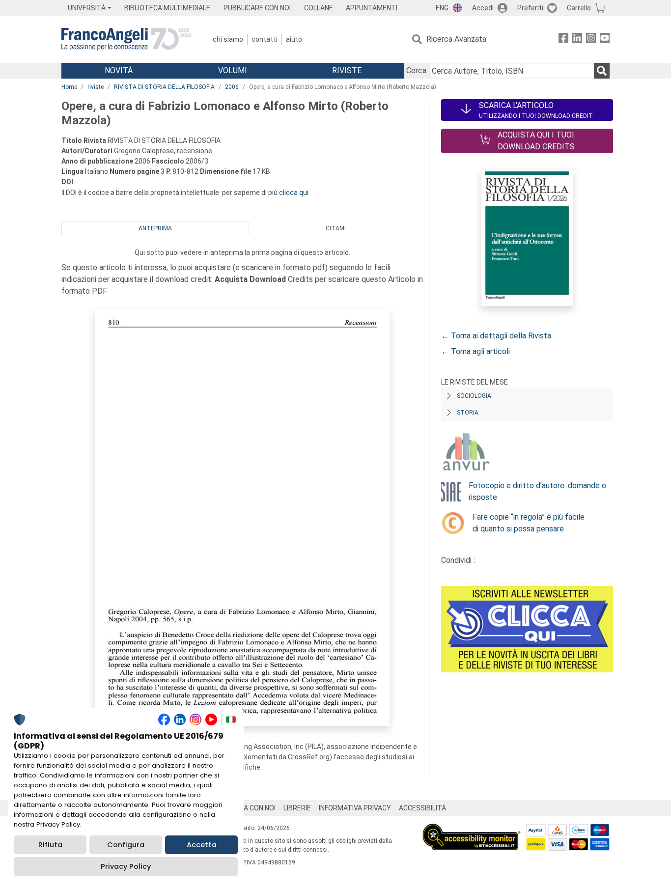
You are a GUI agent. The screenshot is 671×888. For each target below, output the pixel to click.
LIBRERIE (297, 808)
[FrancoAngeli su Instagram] (591, 39)
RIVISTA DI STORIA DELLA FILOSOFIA (164, 86)
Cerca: (417, 70)
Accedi (483, 8)
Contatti (265, 39)
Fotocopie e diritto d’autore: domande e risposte (537, 491)
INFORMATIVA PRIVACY (355, 808)
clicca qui (293, 192)
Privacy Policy (126, 866)
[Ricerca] (602, 71)
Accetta (202, 845)
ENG (442, 8)
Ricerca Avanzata (456, 39)
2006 (232, 86)
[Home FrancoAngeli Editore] (126, 39)
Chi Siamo (228, 39)
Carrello (579, 8)
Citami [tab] (336, 228)
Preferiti (530, 8)
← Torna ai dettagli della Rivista (496, 335)
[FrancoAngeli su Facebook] (563, 39)
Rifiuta (50, 845)
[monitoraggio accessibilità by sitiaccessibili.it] (471, 829)
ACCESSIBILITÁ (422, 808)
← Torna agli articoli (475, 351)
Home (69, 86)
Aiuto (294, 39)
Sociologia (474, 395)
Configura (125, 845)
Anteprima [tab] (155, 228)
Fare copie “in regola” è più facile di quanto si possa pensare (529, 522)
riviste (95, 86)
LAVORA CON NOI (249, 808)
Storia (467, 412)
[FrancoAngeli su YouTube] (605, 39)
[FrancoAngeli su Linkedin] (577, 39)
